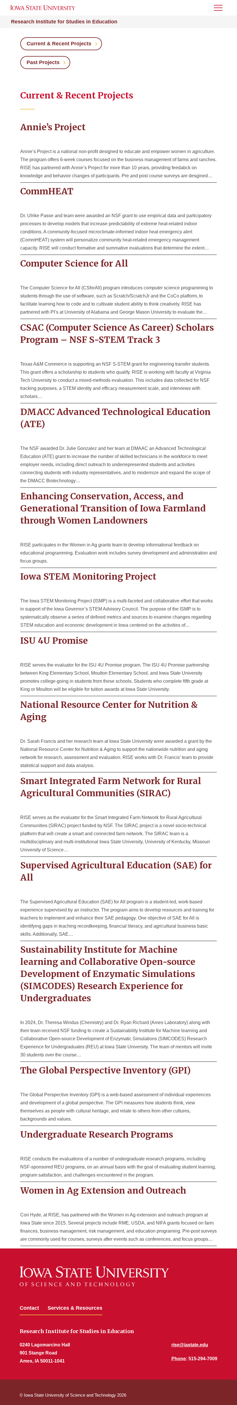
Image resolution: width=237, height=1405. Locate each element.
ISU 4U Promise (54, 640)
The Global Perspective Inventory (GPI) (105, 1070)
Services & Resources (75, 1308)
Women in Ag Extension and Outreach (103, 1190)
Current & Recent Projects (59, 43)
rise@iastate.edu (189, 1344)
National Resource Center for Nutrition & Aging (109, 710)
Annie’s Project (53, 127)
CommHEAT (46, 191)
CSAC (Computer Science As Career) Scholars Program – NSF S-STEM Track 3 (117, 333)
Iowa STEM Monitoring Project (88, 576)
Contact (29, 1308)
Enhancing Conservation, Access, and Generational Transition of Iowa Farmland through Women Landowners (113, 508)
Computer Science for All (74, 263)
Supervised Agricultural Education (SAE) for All (116, 871)
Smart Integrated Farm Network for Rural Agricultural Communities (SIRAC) (110, 787)
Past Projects (43, 62)
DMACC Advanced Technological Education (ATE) (115, 417)
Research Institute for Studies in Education (64, 22)
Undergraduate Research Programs (96, 1134)
